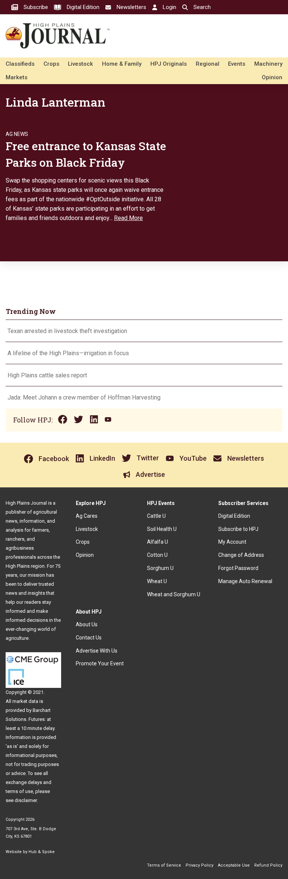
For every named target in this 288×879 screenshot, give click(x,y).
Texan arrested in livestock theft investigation (67, 331)
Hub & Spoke (41, 851)
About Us (87, 624)
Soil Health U (162, 529)
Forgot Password (238, 568)
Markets (16, 77)
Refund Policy (268, 865)
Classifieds (20, 63)
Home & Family (121, 63)
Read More (128, 218)
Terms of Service (164, 865)
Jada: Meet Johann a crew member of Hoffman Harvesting (84, 397)
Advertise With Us (96, 651)
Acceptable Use (234, 865)
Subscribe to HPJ (238, 529)
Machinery (268, 63)
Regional (207, 63)
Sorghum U (160, 568)
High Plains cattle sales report (47, 375)
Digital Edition (234, 516)
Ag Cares (87, 516)
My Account (232, 542)
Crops (51, 63)
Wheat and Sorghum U (173, 594)
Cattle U (156, 516)
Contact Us (89, 638)
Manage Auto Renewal (245, 581)
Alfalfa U (157, 542)
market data (25, 701)
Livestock (80, 63)
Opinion (272, 77)
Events (236, 63)
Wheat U (157, 581)
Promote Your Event (100, 663)
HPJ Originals (168, 63)
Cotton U (157, 555)
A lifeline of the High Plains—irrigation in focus (68, 353)
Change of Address (241, 555)
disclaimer (26, 800)
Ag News (17, 134)
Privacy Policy (199, 865)
